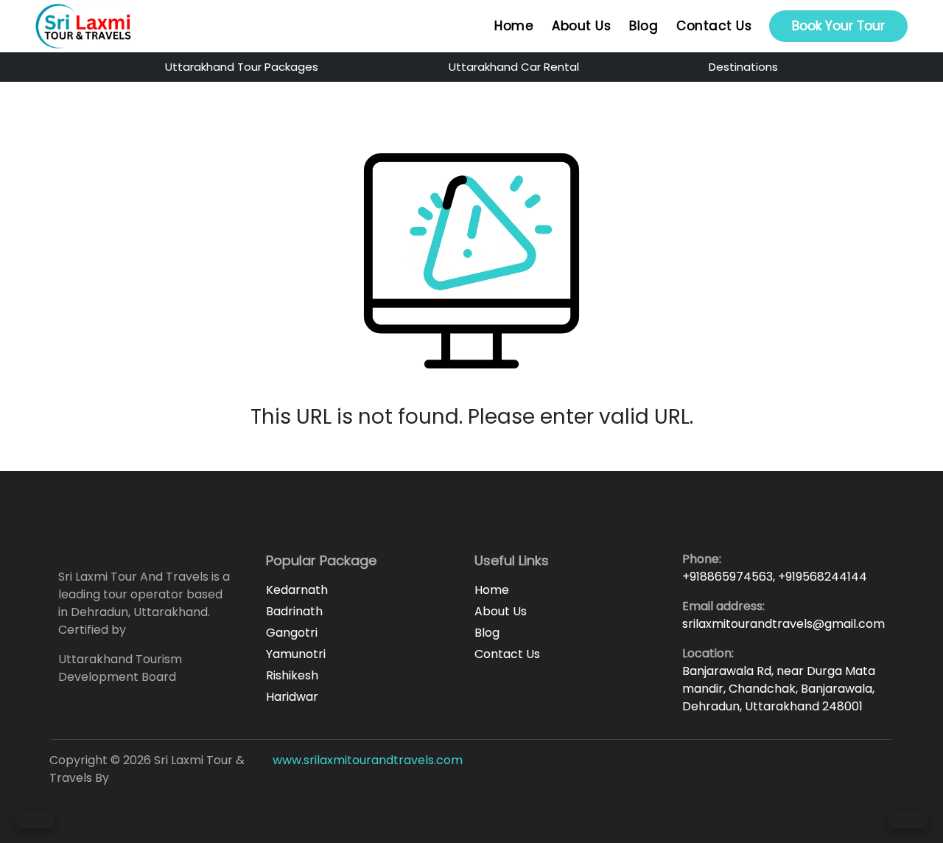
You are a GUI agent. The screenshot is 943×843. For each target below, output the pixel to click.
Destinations (743, 66)
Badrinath (294, 611)
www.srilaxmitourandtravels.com (368, 760)
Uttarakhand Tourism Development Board (120, 668)
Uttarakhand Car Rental (514, 66)
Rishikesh (292, 675)
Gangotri (292, 632)
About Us (581, 26)
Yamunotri (296, 654)
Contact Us (713, 26)
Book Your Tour (838, 26)
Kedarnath (297, 589)
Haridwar (292, 696)
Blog (643, 26)
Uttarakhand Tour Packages (241, 66)
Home (513, 26)
